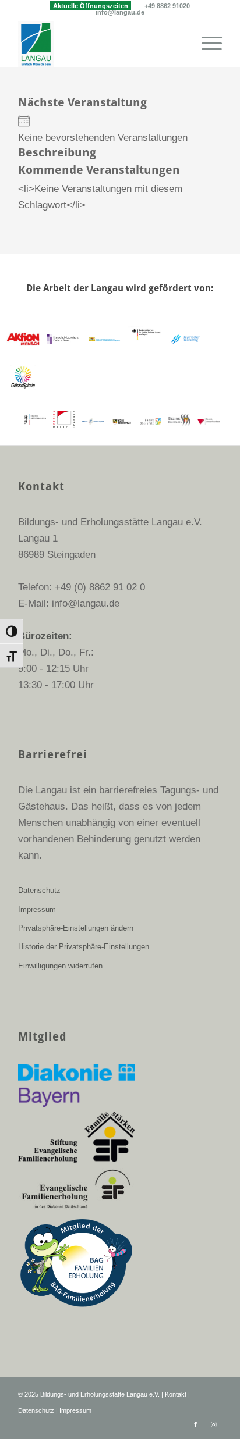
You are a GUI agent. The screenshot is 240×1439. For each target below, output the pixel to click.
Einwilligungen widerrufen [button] (60, 965)
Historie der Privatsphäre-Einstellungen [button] (83, 946)
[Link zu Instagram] (213, 1424)
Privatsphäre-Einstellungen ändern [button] (75, 928)
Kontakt (175, 1394)
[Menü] (206, 43)
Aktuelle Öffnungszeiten (90, 5)
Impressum (37, 909)
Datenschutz (39, 890)
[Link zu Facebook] (195, 1424)
